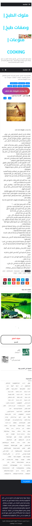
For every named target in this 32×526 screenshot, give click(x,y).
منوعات (9, 86)
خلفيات (5, 426)
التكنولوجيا (19, 403)
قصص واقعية (26, 86)
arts (8, 462)
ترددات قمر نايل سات (17, 420)
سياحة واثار (6, 431)
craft (13, 468)
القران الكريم (27, 411)
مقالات (14, 86)
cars (21, 465)
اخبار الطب (8, 383)
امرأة (29, 417)
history (23, 471)
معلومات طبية (26, 457)
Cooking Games (20, 468)
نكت (3, 459)
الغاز (10, 408)
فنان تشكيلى (27, 445)
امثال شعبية (8, 414)
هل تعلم (28, 462)
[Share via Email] (4, 283)
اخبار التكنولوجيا (16, 383)
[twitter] (22, 279)
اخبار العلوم (27, 386)
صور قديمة (9, 437)
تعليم (29, 423)
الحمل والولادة (21, 406)
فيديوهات (6, 445)
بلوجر (24, 417)
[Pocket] (13, 283)
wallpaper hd (8, 474)
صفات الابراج (27, 437)
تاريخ (20, 417)
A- (5, 98)
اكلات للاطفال (11, 397)
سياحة (13, 431)
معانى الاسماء (6, 454)
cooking (28, 468)
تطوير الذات (7, 420)
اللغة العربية (19, 411)
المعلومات (20, 414)
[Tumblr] (9, 279)
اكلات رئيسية (11, 394)
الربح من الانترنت (11, 406)
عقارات (23, 442)
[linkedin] (18, 279)
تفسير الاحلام (22, 423)
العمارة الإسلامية (18, 408)
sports (17, 471)
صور (15, 437)
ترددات (6, 417)
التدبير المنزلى (27, 403)
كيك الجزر (18, 454)
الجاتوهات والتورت (10, 403)
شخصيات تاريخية (21, 434)
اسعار (28, 389)
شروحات (13, 434)
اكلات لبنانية (19, 397)
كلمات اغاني (6, 451)
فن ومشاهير (5, 442)
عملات (18, 442)
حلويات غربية (13, 426)
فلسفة (12, 442)
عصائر (29, 442)
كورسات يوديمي (26, 454)
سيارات (28, 434)
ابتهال (29, 383)
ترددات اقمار (27, 420)
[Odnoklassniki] (18, 283)
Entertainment (6, 468)
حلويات (28, 426)
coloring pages (13, 465)
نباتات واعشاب (9, 459)
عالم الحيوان (9, 440)
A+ (9, 98)
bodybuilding (27, 465)
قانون (28, 448)
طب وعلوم (21, 440)
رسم (12, 428)
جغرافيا (15, 423)
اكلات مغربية (27, 400)
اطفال (7, 389)
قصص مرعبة (27, 451)
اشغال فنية (22, 389)
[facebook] (27, 279)
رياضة (7, 428)
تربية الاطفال (13, 417)
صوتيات (20, 437)
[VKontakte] (22, 283)
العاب (4, 406)
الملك (14, 414)
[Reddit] (27, 283)
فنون (21, 445)
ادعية (17, 386)
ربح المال (18, 428)
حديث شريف (8, 423)
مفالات (19, 86)
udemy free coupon (8, 471)
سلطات (19, 431)
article (13, 462)
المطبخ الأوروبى (10, 411)
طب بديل (28, 440)
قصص (27, 83)
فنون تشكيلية (14, 445)
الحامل (28, 406)
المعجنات (28, 414)
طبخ (15, 440)
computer (5, 465)
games (28, 471)
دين (23, 428)
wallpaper (27, 474)
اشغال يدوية (14, 389)
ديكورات (28, 428)
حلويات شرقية (21, 426)
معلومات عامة (17, 457)
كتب (12, 451)
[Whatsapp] (9, 283)
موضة (16, 459)
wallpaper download (18, 474)
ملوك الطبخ (26, 96)
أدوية (12, 386)
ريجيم (29, 431)
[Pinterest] (5, 279)
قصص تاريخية (21, 83)
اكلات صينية (27, 397)
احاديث (23, 383)
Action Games (20, 462)
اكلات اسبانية (27, 392)
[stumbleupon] (14, 279)
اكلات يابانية (11, 400)
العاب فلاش (27, 408)
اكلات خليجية (20, 394)
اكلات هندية (19, 400)
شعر (7, 434)
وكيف (15, 237)
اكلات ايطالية (19, 392)
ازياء (8, 386)
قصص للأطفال (14, 83)
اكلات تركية (27, 394)
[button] (26, 4)
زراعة (24, 431)
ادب (22, 386)
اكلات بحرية (10, 392)
